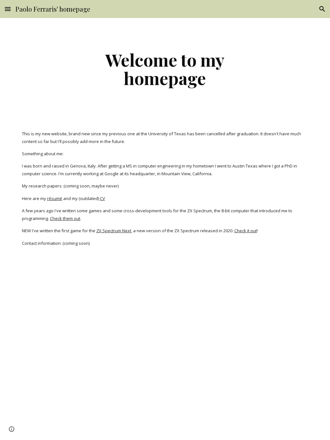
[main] (165, 69)
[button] (7, 9)
